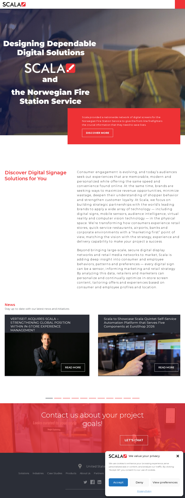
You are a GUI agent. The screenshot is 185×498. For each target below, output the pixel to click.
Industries (38, 473)
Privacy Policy (144, 491)
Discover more (97, 133)
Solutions (23, 473)
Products (71, 473)
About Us (85, 473)
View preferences (165, 482)
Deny (139, 482)
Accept (118, 482)
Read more (73, 367)
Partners (99, 473)
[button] (178, 456)
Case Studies (54, 473)
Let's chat (134, 440)
